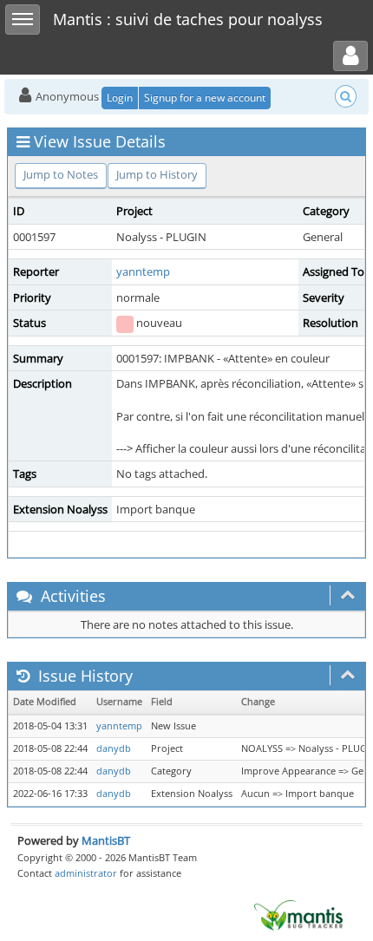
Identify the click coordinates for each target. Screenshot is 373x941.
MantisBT (106, 840)
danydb (113, 748)
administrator (86, 872)
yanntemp (143, 271)
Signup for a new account (204, 97)
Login (120, 97)
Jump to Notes (60, 174)
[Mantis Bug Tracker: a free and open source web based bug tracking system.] (298, 914)
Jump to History (157, 174)
